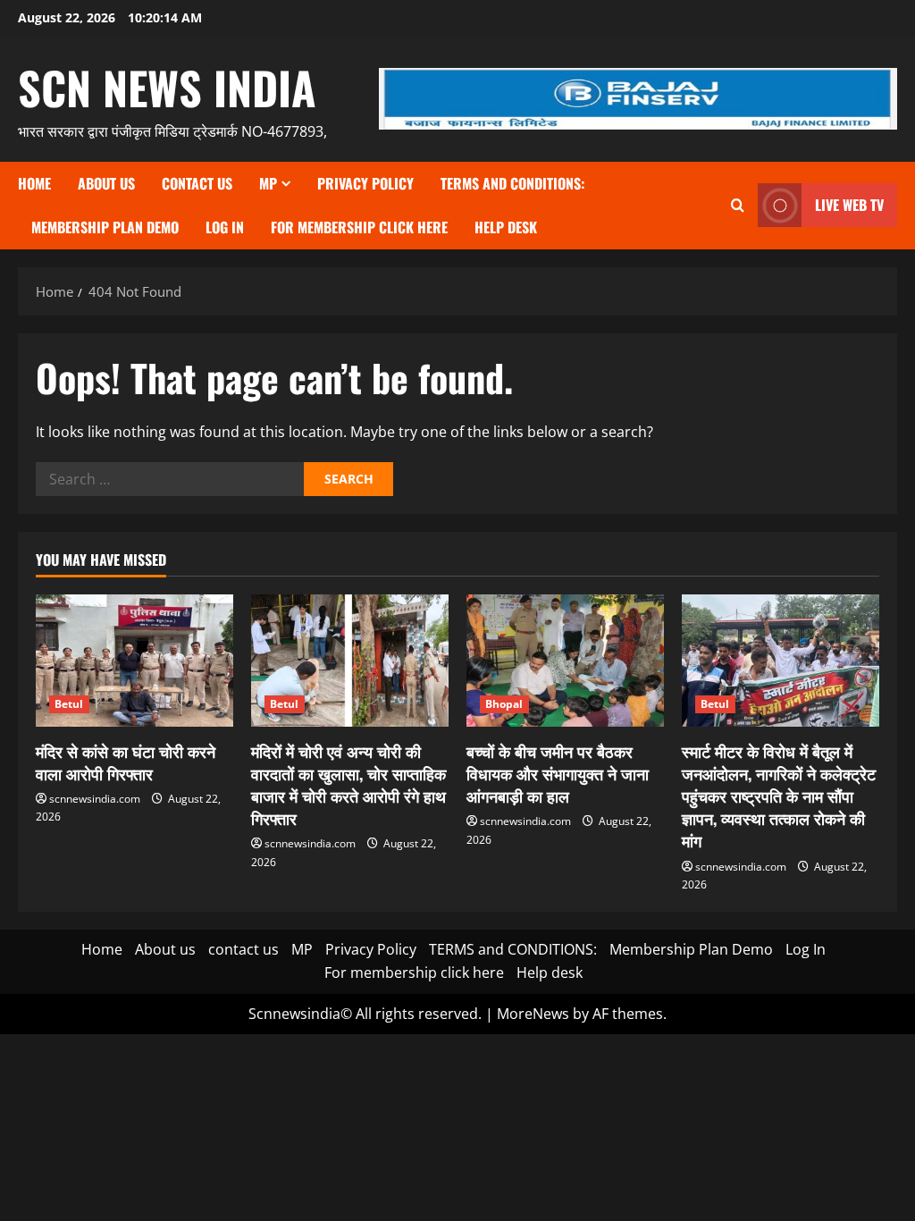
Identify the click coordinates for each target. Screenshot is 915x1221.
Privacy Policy (365, 183)
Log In (225, 227)
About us (106, 183)
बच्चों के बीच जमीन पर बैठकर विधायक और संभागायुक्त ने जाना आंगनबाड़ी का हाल (557, 773)
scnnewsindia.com (94, 798)
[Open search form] (737, 205)
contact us (197, 183)
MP (268, 183)
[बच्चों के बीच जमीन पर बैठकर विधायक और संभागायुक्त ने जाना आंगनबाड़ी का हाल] (565, 660)
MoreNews (533, 1013)
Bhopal (504, 704)
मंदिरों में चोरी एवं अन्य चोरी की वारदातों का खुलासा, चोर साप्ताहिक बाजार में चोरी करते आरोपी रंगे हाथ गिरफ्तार (348, 784)
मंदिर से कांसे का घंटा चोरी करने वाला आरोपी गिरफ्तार (125, 762)
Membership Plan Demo (105, 227)
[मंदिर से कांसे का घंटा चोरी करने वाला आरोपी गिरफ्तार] (134, 660)
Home (34, 183)
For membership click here (359, 227)
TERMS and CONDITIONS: (512, 183)
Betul (69, 704)
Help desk (505, 227)
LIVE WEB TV (849, 204)
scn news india (167, 87)
